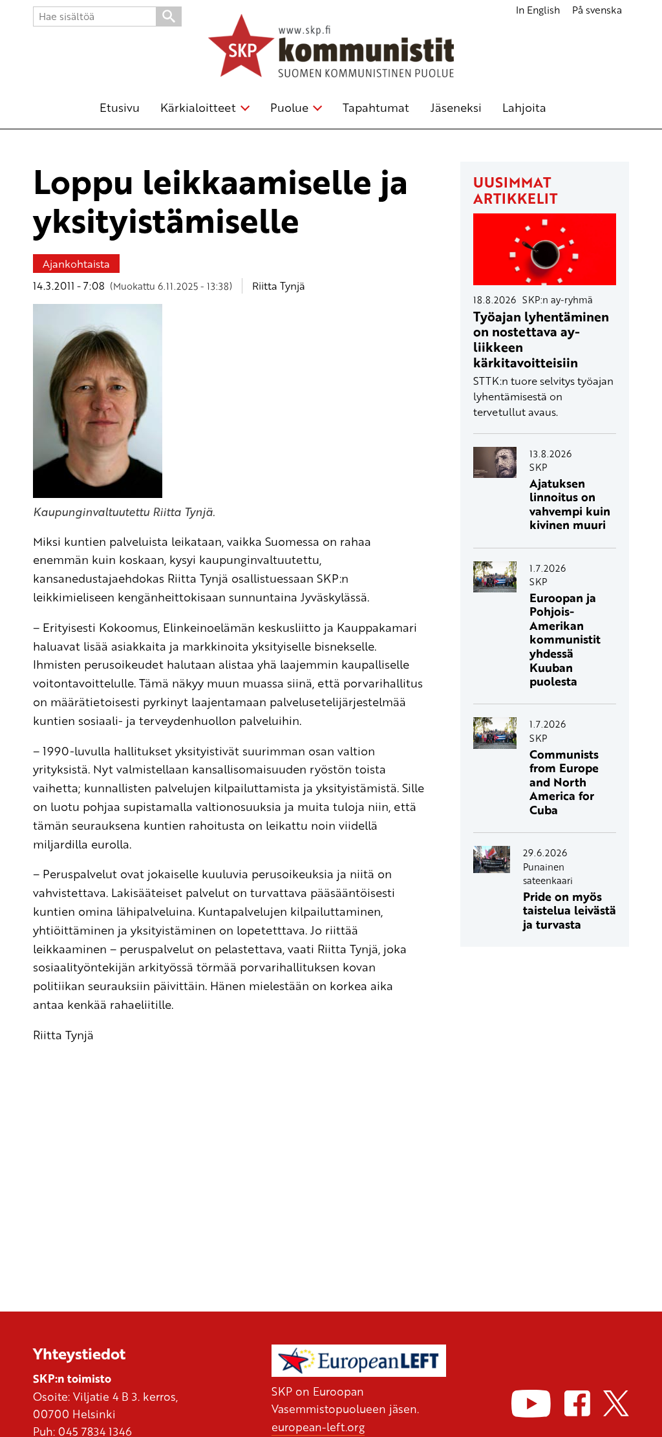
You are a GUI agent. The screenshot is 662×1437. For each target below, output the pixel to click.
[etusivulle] (331, 48)
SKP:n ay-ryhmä (557, 299)
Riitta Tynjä (278, 285)
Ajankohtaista (76, 263)
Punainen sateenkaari (548, 873)
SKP (538, 466)
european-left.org (318, 1426)
